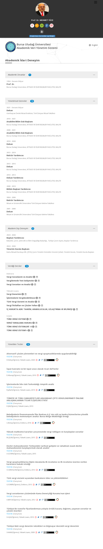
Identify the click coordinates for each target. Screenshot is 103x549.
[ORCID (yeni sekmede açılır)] (42, 26)
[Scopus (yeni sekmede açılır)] (37, 26)
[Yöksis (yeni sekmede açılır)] (51, 26)
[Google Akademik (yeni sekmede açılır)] (32, 26)
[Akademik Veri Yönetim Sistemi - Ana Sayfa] (11, 46)
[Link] (42, 360)
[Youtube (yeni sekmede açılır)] (42, 32)
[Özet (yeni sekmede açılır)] (40, 360)
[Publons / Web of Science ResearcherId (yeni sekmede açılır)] (47, 26)
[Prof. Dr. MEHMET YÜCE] (42, 9)
